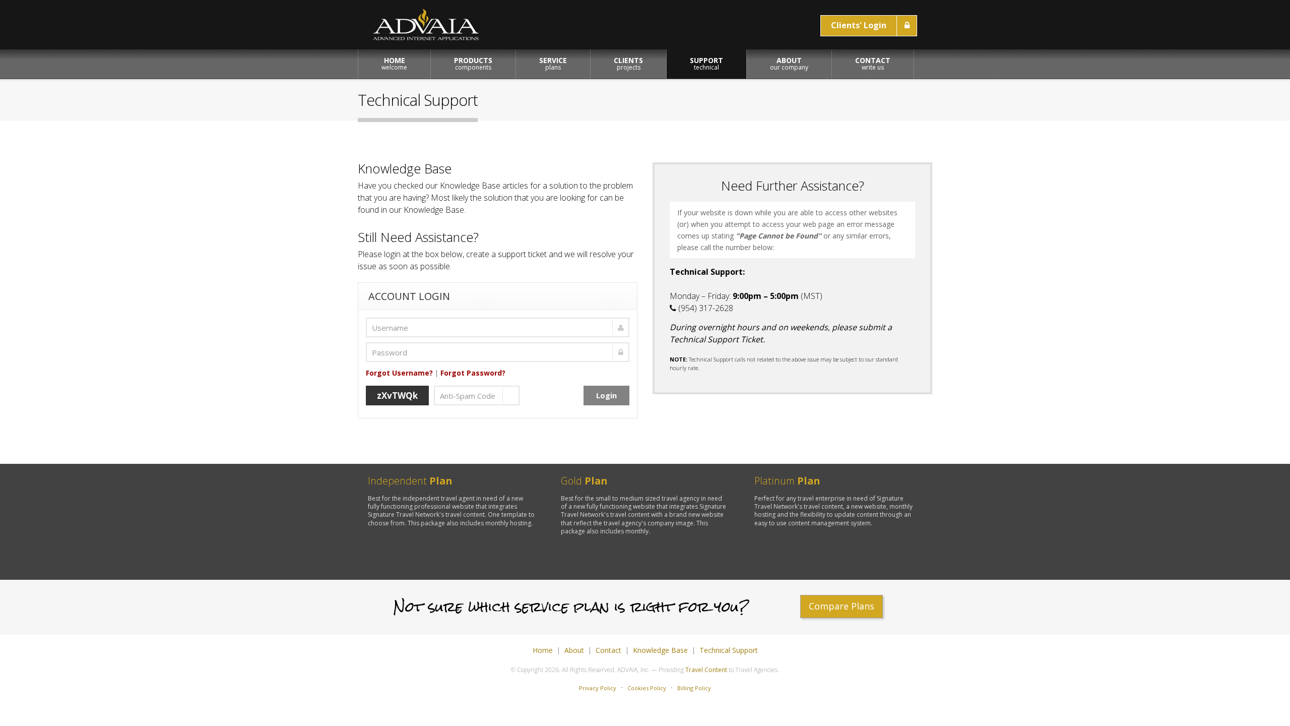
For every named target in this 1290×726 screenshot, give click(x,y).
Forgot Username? (399, 373)
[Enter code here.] (477, 395)
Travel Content (706, 670)
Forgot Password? (472, 373)
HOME (394, 63)
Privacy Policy (597, 688)
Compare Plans (841, 606)
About (574, 650)
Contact (608, 650)
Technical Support (728, 650)
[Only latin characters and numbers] (497, 352)
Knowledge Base (660, 650)
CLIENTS (628, 63)
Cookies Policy (646, 688)
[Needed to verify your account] (497, 327)
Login (606, 395)
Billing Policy (694, 688)
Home (543, 650)
